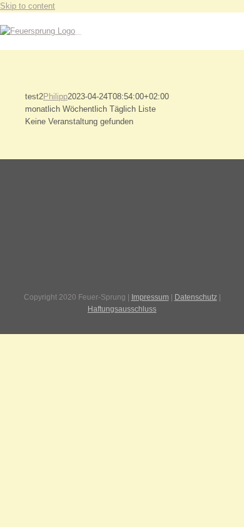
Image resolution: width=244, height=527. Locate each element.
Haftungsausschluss (122, 309)
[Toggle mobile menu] (78, 31)
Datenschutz (196, 297)
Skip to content (27, 6)
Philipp (55, 96)
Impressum (150, 297)
